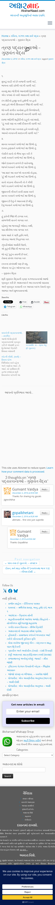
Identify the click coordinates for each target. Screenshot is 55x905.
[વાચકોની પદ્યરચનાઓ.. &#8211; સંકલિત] (14, 342)
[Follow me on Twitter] (2, 24)
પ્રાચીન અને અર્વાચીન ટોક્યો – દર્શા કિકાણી (30, 650)
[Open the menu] (50, 23)
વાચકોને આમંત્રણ (28, 802)
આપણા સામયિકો (28, 805)
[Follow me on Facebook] (3, 24)
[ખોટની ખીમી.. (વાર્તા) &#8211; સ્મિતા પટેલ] (14, 366)
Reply (45, 489)
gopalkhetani (22, 512)
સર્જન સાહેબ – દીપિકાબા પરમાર (24, 603)
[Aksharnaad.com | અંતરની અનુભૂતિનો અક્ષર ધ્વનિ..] (27, 7)
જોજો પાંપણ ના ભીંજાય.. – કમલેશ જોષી (28, 674)
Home (5, 36)
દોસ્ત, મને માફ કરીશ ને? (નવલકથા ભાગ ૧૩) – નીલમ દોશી (28, 570)
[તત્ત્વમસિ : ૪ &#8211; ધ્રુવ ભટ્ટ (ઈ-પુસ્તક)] (36, 337)
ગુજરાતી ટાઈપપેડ (28, 809)
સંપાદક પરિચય (28, 798)
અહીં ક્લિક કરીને (32, 740)
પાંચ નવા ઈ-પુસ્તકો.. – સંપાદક (21, 563)
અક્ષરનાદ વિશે (28, 813)
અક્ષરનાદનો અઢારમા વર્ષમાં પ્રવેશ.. (25, 631)
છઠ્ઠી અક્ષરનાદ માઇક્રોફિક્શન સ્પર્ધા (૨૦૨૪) (29, 654)
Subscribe (28, 720)
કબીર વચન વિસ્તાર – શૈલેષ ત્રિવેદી (25, 627)
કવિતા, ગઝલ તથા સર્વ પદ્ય (24, 36)
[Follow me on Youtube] (5, 24)
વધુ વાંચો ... (24, 850)
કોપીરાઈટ (28, 820)
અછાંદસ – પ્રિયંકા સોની (20, 615)
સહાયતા (28, 816)
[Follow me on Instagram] (4, 24)
